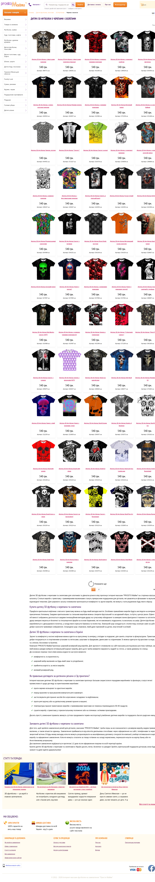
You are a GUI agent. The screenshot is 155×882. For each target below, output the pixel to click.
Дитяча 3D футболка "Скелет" (69, 150)
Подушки (7, 100)
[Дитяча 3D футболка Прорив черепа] (69, 88)
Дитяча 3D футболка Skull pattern (95, 559)
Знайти (80, 5)
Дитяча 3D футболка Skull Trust (43, 559)
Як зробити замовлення (12, 842)
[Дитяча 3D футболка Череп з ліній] (43, 407)
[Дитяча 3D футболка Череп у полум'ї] (69, 270)
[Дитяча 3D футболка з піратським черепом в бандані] (69, 43)
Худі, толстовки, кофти (12, 35)
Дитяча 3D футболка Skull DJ (95, 469)
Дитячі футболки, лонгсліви (10, 48)
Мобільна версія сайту (13, 865)
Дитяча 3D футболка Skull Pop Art (121, 514)
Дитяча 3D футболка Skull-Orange (95, 423)
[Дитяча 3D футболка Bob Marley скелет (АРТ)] (43, 316)
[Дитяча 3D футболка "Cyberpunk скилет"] (121, 316)
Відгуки (97, 850)
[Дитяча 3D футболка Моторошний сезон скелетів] (121, 225)
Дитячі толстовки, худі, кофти (12, 55)
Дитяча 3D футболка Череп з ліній (43, 423)
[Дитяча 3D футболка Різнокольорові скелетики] (43, 225)
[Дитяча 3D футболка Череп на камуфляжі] (95, 361)
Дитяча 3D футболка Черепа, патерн (43, 150)
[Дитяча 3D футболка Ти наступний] (121, 179)
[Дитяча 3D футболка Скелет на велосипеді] (69, 497)
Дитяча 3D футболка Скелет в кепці (95, 150)
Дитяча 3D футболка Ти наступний (121, 196)
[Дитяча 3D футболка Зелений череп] (43, 270)
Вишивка (7, 19)
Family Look (8, 79)
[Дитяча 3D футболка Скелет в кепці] (95, 134)
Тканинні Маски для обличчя (11, 73)
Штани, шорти (9, 61)
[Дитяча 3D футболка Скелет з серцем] (43, 361)
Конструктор (120, 5)
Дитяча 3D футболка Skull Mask (121, 559)
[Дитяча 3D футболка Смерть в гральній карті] (95, 179)
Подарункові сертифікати (13, 95)
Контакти (98, 846)
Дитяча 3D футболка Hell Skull (121, 378)
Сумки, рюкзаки (10, 84)
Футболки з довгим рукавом (11, 41)
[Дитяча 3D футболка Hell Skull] (121, 361)
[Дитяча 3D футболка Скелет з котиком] (69, 225)
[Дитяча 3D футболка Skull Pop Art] (121, 497)
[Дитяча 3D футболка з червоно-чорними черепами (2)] (69, 316)
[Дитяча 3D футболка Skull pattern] (95, 543)
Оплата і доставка (59, 842)
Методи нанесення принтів (62, 846)
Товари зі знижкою (11, 24)
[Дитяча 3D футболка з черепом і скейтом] (121, 43)
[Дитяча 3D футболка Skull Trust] (43, 543)
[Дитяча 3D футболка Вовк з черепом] (69, 543)
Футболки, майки (10, 30)
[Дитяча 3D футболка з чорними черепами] (95, 88)
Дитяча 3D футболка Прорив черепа (69, 105)
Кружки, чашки (9, 89)
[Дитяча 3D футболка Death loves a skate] (43, 497)
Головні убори (9, 105)
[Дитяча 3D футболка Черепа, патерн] (43, 134)
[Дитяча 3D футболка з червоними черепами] (95, 270)
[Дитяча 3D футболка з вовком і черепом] (43, 179)
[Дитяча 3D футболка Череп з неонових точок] (69, 407)
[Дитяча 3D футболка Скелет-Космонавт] (95, 497)
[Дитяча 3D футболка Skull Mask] (121, 543)
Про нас (108, 4)
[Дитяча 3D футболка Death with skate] (69, 452)
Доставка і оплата (94, 4)
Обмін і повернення (11, 846)
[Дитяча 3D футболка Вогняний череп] (121, 88)
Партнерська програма (132, 842)
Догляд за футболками (60, 850)
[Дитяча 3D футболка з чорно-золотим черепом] (43, 88)
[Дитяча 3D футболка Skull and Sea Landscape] (121, 452)
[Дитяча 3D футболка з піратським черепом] (43, 43)
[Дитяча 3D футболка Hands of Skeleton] (121, 407)
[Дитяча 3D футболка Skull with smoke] (43, 452)
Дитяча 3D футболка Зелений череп (43, 287)
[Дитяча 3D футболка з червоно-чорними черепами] (95, 43)
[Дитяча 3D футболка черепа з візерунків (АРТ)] (69, 361)
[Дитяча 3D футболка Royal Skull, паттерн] (95, 225)
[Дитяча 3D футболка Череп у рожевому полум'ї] (121, 270)
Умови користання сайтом (13, 858)
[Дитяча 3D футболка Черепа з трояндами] (95, 316)
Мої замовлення (10, 854)
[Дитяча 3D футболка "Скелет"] (69, 134)
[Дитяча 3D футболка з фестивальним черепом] (69, 179)
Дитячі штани (9, 110)
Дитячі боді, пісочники (12, 67)
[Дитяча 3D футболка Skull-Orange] (95, 407)
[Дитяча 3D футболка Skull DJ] (95, 452)
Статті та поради (10, 850)
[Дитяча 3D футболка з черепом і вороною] (121, 134)
